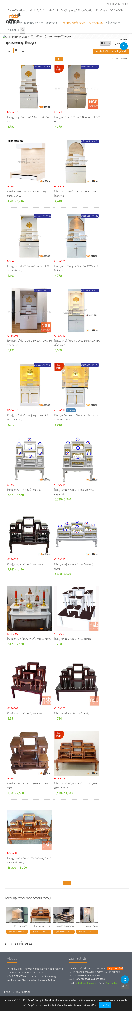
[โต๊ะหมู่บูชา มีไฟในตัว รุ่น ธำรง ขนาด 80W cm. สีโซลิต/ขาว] (30, 310)
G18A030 (12, 187)
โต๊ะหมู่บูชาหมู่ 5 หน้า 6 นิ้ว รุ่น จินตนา (72, 639)
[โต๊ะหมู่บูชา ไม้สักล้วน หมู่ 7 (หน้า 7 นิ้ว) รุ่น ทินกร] (30, 753)
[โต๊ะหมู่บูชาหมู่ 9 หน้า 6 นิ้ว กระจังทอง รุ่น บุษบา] (77, 534)
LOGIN (105, 4)
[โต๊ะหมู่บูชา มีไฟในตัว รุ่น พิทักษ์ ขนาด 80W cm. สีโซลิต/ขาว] (30, 236)
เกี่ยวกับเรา (101, 11)
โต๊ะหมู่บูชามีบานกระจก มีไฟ (97, 926)
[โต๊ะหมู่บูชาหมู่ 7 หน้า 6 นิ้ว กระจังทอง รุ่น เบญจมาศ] (77, 459)
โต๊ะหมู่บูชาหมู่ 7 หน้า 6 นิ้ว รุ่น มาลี (24, 490)
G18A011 (12, 112)
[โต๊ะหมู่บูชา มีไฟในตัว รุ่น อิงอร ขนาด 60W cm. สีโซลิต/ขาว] (77, 310)
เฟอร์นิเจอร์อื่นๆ (34, 36)
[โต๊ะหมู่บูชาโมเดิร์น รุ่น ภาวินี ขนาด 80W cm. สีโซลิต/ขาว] (77, 161)
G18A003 (60, 708)
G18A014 (60, 485)
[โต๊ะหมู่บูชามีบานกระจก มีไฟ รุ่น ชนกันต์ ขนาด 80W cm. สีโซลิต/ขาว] (77, 385)
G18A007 (12, 634)
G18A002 (12, 708)
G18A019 (60, 336)
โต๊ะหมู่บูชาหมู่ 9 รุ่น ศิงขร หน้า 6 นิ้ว (71, 714)
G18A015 (60, 559)
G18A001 (60, 634)
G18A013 (12, 485)
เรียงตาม (120, 44)
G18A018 (12, 410)
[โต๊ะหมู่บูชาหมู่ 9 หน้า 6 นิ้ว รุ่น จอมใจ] (30, 534)
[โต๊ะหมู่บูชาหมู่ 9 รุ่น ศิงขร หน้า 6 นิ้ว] (77, 683)
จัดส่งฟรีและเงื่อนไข (17, 11)
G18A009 (60, 112)
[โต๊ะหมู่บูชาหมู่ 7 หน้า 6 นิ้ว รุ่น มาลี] (30, 459)
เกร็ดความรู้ (111, 23)
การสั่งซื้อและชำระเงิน (81, 11)
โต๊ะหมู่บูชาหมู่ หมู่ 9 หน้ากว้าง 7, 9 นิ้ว (50, 926)
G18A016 (12, 261)
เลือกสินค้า (51, 23)
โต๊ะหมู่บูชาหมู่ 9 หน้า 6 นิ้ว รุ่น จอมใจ (25, 565)
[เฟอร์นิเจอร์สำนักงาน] (9, 51)
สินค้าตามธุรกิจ (32, 23)
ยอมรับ (105, 1005)
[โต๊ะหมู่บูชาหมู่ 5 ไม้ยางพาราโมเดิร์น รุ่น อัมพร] (30, 608)
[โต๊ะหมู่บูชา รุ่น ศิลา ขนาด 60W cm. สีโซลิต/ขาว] (30, 87)
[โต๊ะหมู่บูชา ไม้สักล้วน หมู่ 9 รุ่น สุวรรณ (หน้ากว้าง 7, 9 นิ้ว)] (77, 753)
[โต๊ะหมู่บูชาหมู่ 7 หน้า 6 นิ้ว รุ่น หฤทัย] (30, 683)
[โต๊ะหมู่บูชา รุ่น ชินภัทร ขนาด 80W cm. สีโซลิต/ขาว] (77, 87)
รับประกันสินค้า (37, 11)
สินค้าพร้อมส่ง (96, 23)
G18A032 (12, 559)
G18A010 (12, 779)
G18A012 (60, 410)
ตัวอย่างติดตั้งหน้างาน (74, 23)
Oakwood (116, 11)
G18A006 (12, 853)
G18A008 (12, 336)
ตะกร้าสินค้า (12, 30)
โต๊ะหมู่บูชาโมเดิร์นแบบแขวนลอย (27, 926)
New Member (120, 4)
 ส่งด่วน (105, 43)
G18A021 (60, 261)
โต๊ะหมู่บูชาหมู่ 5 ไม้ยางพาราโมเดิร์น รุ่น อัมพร (29, 639)
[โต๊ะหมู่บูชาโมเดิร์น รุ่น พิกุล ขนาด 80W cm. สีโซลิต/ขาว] (77, 236)
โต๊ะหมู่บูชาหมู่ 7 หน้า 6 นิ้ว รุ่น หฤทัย (24, 714)
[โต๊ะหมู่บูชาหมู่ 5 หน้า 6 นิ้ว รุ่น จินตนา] (77, 608)
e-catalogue (16, 15)
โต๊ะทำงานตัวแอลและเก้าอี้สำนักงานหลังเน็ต (73, 926)
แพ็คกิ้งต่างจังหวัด (58, 11)
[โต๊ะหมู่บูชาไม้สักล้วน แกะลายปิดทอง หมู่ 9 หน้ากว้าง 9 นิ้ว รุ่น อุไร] (30, 828)
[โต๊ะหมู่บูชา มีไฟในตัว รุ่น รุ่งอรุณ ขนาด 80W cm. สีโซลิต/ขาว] (30, 385)
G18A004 (60, 779)
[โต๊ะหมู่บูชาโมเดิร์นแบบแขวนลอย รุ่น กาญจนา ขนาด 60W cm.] (30, 161)
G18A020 (60, 187)
